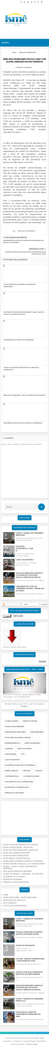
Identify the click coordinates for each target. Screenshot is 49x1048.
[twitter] (24, 2)
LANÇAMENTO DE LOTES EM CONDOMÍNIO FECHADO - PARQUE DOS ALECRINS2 (30, 588)
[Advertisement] (24, 817)
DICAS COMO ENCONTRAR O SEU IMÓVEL (21, 845)
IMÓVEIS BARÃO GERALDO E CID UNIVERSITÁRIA (24, 864)
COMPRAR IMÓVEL (12, 776)
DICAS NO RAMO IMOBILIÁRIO (16, 856)
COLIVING (38, 771)
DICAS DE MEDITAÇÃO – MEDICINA (18, 847)
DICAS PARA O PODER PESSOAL (16, 858)
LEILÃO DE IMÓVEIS (24, 748)
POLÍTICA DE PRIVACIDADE (14, 906)
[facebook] (21, 2)
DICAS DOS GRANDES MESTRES (16, 853)
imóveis (42, 80)
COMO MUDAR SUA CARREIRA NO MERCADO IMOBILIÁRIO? (20, 285)
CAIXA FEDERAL (11, 754)
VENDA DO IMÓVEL (30, 721)
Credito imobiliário (12, 721)
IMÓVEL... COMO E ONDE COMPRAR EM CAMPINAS (20, 867)
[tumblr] (35, 2)
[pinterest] (41, 2)
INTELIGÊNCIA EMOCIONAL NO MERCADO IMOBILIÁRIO (23, 423)
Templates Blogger (31, 1044)
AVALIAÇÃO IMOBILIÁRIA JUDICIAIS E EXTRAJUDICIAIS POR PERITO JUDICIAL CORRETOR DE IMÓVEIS (29, 575)
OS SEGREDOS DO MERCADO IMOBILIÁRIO (19, 340)
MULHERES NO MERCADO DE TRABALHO (20, 765)
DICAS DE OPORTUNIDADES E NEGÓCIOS (20, 850)
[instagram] (38, 2)
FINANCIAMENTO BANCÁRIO (15, 732)
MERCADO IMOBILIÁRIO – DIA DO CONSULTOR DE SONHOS (24, 395)
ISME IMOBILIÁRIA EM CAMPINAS (17, 871)
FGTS (23, 754)
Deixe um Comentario (24, 67)
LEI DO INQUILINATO (12, 759)
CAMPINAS (9, 748)
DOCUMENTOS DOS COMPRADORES (19, 782)
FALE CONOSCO (10, 903)
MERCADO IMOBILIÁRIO (26, 231)
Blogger (24, 706)
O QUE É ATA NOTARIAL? (25, 560)
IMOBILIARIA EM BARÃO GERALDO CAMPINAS (23, 861)
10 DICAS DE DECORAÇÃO (25, 945)
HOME (5, 895)
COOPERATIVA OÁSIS (31, 776)
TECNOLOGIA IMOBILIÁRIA (14, 726)
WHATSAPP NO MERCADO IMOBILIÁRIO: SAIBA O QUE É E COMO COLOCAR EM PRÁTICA (24, 313)
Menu (6, 43)
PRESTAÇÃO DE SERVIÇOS (14, 900)
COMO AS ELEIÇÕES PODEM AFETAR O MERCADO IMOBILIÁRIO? (21, 369)
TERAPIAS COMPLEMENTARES (16, 882)
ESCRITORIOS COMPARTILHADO (17, 787)
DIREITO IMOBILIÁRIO (32, 743)
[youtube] (28, 2)
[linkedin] (31, 2)
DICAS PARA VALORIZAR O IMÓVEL (18, 737)
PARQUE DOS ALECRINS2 (14, 793)
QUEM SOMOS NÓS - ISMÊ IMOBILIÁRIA (20, 897)
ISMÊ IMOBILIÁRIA (36, 732)
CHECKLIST (26, 771)
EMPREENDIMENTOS (12, 743)
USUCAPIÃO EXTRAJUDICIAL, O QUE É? (24, 548)
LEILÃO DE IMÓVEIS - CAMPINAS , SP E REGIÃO (23, 874)
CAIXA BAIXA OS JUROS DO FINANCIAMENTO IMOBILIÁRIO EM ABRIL (28, 1014)
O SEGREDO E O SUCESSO (14, 877)
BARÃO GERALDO (11, 771)
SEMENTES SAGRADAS (12, 879)
